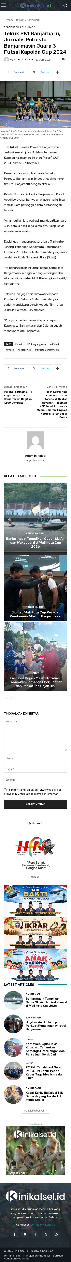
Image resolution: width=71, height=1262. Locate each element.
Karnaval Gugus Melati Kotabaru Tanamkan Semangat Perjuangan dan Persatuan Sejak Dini (35, 682)
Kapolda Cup (24, 349)
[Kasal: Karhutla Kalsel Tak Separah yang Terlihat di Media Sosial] (13, 1094)
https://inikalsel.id (35, 460)
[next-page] (12, 698)
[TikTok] (35, 1234)
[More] (58, 72)
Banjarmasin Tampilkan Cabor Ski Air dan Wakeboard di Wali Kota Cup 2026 (35, 543)
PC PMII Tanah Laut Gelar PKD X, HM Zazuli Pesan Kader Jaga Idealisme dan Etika (45, 1073)
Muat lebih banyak (34, 1110)
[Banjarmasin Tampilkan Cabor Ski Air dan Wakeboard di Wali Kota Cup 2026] (35, 517)
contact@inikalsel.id (43, 1224)
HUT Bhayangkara (36, 344)
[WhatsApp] (56, 1234)
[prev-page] (6, 698)
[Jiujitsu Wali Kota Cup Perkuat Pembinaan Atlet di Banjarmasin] (35, 586)
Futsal (18, 344)
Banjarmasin (35, 533)
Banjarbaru (33, 20)
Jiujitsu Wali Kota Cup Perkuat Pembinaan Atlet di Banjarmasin (35, 614)
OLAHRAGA (28, 27)
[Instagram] (25, 1234)
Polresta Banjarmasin (47, 349)
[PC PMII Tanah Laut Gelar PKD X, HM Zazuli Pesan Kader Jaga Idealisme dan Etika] (13, 1071)
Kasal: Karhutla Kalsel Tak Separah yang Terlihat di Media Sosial (44, 1096)
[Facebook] (14, 1234)
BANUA (20, 20)
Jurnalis (10, 349)
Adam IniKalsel (23, 59)
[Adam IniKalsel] (7, 59)
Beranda (9, 20)
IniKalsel (54, 344)
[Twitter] (46, 1234)
